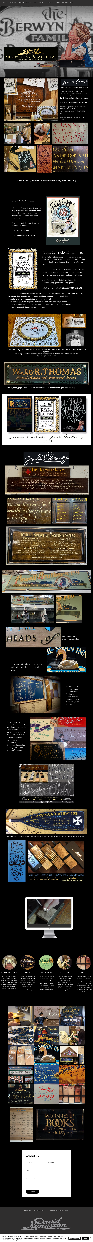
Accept (85, 1238)
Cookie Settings (74, 1238)
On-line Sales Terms (38, 1210)
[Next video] (67, 911)
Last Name (51, 1162)
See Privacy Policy (15, 1240)
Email (27, 1170)
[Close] (91, 1238)
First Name (29, 1162)
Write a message (30, 1178)
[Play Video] (49, 914)
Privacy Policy (27, 1210)
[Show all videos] (49, 926)
